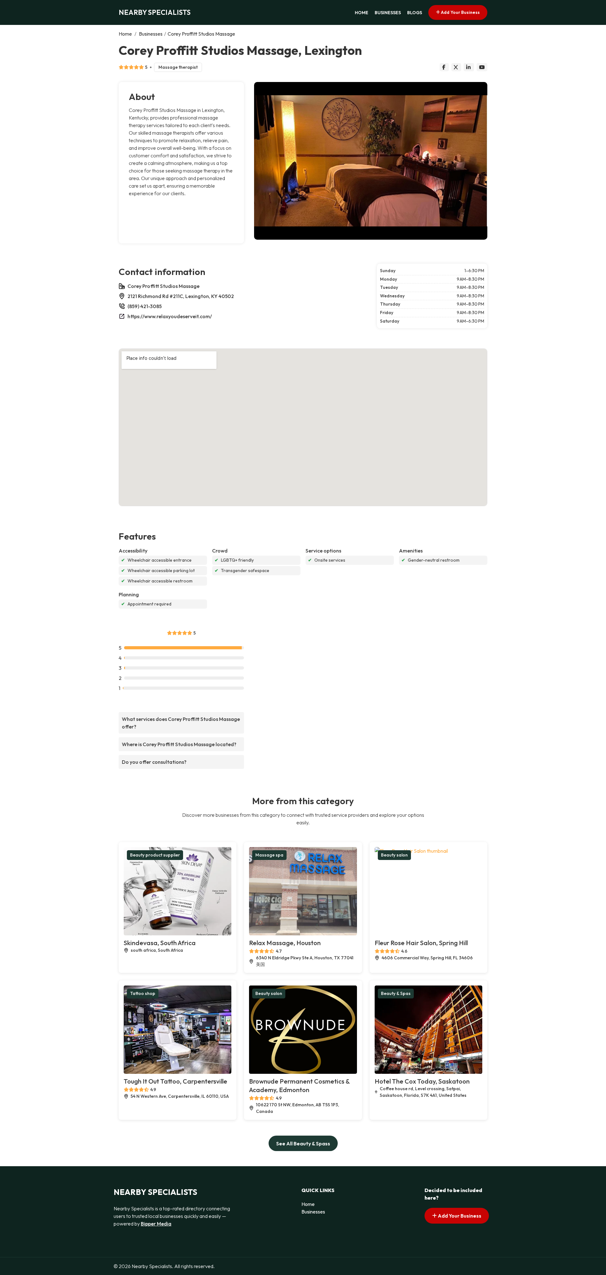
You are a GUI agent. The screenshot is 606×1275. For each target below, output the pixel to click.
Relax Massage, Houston (285, 943)
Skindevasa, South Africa (160, 943)
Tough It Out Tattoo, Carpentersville (175, 1081)
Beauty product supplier (155, 855)
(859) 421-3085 (145, 306)
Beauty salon (394, 855)
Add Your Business (460, 12)
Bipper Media (156, 1223)
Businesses (388, 12)
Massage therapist (178, 67)
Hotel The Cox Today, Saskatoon (422, 1081)
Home (361, 12)
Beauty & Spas (396, 993)
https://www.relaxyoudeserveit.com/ (170, 316)
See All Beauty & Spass (303, 1143)
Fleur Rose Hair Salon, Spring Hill (421, 943)
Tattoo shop (142, 993)
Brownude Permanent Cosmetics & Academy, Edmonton (299, 1085)
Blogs (414, 12)
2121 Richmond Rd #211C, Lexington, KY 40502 (181, 296)
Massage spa (269, 855)
